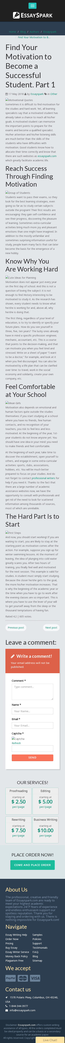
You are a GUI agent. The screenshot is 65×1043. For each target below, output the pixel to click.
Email (16, 719)
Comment (19, 680)
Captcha (18, 733)
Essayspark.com (27, 1024)
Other (53, 94)
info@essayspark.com (22, 1010)
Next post (51, 627)
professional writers (43, 478)
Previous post (16, 627)
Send (32, 757)
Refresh (16, 743)
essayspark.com (47, 156)
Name (16, 704)
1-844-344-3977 (18, 1006)
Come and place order (32, 865)
